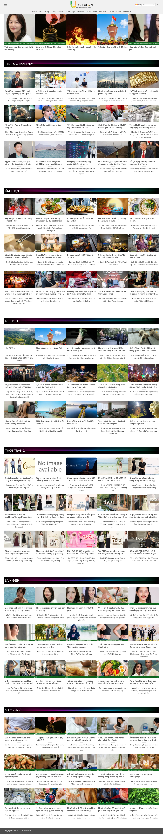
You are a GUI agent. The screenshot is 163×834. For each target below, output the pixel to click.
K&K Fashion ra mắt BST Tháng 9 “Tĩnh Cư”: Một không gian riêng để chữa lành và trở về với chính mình (112, 515)
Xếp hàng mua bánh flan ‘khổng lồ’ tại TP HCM (18, 219)
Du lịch (47, 12)
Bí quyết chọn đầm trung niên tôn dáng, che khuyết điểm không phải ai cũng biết (18, 552)
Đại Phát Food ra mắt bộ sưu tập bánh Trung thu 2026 (112, 219)
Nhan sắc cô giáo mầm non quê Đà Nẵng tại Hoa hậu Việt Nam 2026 (143, 609)
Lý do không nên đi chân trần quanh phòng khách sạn (17, 422)
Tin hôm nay (115, 12)
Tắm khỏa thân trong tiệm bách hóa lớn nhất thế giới (111, 422)
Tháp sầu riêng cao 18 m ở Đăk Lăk (112, 47)
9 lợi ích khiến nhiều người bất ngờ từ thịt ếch (18, 775)
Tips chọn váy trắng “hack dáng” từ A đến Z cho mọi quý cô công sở (50, 552)
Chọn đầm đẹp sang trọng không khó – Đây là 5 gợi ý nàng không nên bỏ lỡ (50, 515)
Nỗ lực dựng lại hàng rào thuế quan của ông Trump (142, 162)
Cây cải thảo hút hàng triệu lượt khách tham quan (81, 349)
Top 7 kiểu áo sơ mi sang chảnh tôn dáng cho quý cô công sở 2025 (111, 552)
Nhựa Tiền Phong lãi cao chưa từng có (18, 126)
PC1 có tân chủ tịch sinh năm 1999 (48, 126)
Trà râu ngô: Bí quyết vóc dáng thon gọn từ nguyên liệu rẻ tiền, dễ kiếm (80, 682)
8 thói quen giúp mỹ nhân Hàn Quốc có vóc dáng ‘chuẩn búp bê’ (19, 682)
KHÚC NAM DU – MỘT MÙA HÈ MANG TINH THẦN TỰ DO (112, 479)
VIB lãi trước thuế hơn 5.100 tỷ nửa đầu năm (81, 92)
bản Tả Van (10, 348)
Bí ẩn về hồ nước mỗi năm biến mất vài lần (80, 422)
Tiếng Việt (142, 4)
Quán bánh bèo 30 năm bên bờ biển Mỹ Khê (143, 256)
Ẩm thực (81, 12)
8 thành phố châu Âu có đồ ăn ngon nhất (80, 219)
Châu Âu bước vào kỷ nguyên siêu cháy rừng (81, 48)
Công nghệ (37, 12)
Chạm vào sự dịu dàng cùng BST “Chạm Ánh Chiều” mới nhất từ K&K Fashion (81, 479)
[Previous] (5, 33)
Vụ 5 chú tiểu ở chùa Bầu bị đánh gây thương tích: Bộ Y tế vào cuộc (50, 775)
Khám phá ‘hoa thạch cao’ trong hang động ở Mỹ (143, 422)
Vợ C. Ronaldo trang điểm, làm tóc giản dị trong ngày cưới (143, 682)
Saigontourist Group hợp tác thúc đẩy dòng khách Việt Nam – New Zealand (19, 386)
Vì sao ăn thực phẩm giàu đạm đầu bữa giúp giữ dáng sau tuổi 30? (111, 609)
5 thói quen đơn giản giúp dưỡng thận (141, 775)
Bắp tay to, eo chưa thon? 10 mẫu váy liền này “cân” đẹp (48, 479)
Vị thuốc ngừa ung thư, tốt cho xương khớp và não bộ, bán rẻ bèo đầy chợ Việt (111, 775)
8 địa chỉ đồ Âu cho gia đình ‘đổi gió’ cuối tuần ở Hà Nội (111, 256)
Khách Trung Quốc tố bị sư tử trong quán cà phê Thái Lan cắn (143, 349)
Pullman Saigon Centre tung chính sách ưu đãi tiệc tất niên (49, 219)
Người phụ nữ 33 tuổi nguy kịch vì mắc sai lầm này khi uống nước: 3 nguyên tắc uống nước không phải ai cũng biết (81, 809)
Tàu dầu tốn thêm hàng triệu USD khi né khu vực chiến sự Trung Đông (48, 162)
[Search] (158, 4)
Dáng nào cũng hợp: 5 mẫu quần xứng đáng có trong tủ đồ (81, 515)
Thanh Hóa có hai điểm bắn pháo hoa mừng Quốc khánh (81, 385)
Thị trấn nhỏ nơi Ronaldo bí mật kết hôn (50, 422)
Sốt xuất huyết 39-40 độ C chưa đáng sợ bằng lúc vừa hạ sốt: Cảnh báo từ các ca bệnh (81, 739)
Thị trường (58, 12)
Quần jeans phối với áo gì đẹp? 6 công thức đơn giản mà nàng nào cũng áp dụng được (19, 479)
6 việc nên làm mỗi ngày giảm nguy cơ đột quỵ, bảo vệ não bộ (49, 809)
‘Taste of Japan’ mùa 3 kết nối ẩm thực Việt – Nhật (112, 292)
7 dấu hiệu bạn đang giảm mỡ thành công (111, 645)
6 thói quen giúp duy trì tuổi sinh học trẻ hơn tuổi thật (50, 645)
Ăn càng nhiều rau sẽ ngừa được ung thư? (144, 809)
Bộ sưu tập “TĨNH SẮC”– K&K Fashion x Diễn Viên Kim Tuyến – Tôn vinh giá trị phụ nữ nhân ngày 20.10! (144, 552)
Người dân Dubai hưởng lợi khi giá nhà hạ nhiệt (112, 92)
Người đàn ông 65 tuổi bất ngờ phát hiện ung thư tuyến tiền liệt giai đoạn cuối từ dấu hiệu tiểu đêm (112, 809)
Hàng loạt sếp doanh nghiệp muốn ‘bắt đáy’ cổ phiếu (79, 162)
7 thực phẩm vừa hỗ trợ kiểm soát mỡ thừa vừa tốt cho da (111, 682)
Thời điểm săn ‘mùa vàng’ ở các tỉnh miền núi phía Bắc (111, 385)
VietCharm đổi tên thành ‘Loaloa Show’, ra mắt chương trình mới (19, 292)
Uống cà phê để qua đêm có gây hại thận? (49, 48)
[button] (5, 4)
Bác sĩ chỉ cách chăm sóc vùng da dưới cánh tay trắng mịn (19, 645)
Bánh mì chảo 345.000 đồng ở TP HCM (80, 256)
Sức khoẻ (103, 12)
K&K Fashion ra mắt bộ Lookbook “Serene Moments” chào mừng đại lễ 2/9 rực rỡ (17, 515)
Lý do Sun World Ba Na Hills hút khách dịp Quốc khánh (49, 385)
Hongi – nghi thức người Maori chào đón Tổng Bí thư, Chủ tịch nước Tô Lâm (111, 349)
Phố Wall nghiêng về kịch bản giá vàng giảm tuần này (144, 92)
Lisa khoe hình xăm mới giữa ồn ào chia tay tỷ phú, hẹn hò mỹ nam (18, 609)
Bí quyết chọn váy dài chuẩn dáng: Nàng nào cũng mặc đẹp (142, 479)
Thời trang (92, 12)
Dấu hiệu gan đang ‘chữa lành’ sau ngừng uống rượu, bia (18, 739)
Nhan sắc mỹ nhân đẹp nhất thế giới (142, 48)
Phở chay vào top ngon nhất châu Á (142, 219)
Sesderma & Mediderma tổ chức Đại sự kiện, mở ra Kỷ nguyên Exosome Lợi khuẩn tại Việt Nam (144, 645)
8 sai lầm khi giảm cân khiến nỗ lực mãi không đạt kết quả (49, 682)
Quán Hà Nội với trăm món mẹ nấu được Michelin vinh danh (49, 256)
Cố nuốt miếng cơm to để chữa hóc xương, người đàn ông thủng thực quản (80, 775)
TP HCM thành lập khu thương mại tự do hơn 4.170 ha (80, 126)
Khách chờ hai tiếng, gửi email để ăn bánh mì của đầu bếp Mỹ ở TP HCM (50, 292)
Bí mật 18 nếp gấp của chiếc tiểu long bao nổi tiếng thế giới (18, 256)
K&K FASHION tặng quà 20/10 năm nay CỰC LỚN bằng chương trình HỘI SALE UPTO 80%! (81, 552)
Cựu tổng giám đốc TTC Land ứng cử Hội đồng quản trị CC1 (18, 92)
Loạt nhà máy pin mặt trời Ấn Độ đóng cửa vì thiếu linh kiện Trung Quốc (112, 162)
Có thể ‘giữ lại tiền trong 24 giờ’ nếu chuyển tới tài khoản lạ (112, 126)
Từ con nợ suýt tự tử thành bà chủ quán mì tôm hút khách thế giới (143, 292)
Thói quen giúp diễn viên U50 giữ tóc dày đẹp (18, 48)
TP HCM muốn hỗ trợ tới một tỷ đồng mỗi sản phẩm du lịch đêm (143, 385)
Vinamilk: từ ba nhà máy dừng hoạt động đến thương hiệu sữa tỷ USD (143, 126)
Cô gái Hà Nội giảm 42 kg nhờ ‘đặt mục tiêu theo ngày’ (80, 645)
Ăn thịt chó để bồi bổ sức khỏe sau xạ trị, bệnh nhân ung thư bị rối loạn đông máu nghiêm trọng (143, 739)
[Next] (158, 33)
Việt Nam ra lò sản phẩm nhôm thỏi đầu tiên (49, 92)
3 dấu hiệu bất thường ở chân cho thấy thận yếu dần (111, 739)
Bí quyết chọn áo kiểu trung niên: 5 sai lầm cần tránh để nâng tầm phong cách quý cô (144, 515)
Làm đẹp (127, 12)
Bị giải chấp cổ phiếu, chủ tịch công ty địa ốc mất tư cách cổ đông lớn (17, 162)
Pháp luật (70, 12)
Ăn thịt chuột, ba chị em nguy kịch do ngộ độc (17, 809)
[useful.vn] (81, 4)
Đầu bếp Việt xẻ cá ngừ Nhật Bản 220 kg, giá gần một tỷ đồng (81, 292)
